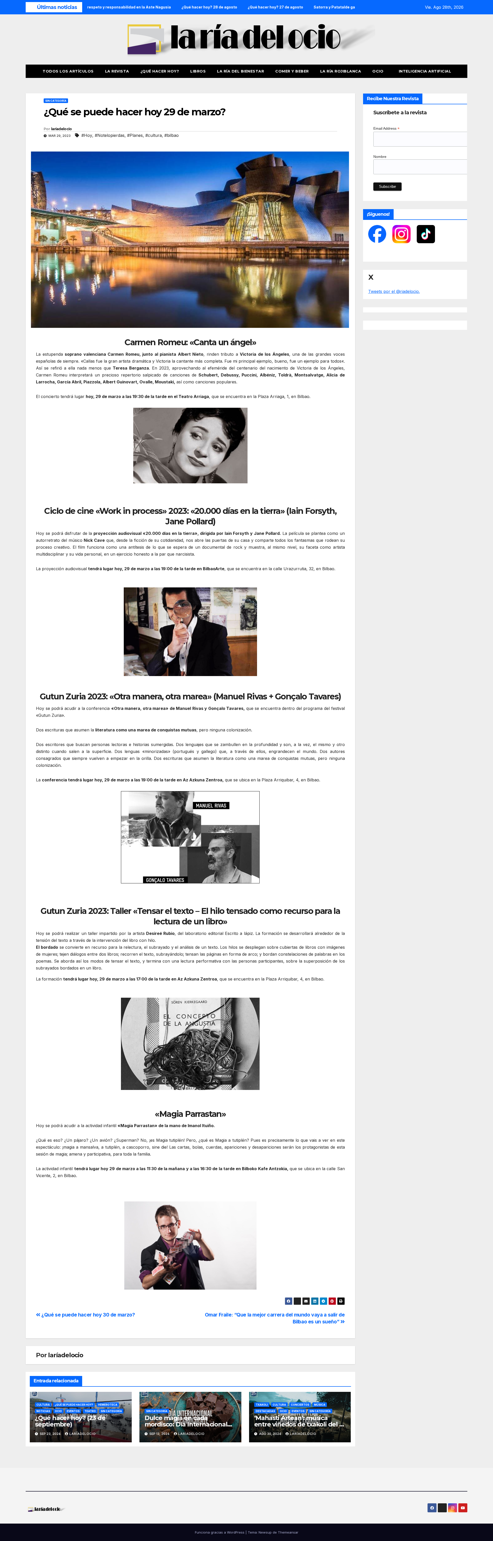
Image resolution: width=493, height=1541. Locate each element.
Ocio (378, 71)
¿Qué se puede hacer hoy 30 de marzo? (87, 1315)
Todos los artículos (68, 71)
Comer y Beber (292, 71)
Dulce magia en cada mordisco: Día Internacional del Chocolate (186, 1424)
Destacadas (265, 1411)
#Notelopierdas (110, 135)
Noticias (43, 1411)
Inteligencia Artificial (425, 71)
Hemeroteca (107, 1404)
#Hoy (86, 135)
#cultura (153, 135)
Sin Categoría (56, 100)
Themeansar (288, 1532)
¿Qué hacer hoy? (159, 71)
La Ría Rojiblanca (340, 71)
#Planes (135, 135)
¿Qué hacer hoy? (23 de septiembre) (70, 1421)
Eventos (73, 1411)
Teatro (90, 1411)
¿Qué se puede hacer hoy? (74, 1404)
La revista (117, 71)
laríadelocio (61, 129)
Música (319, 1404)
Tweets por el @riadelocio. (394, 291)
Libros (198, 71)
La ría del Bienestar (240, 71)
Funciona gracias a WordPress (220, 1532)
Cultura (43, 1404)
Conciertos (300, 1404)
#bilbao (171, 135)
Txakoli (262, 1404)
